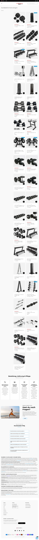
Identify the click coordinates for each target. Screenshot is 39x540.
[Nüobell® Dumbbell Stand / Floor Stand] (32, 124)
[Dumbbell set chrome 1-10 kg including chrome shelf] (32, 71)
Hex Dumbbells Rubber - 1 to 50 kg (19, 25)
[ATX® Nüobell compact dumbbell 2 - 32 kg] (32, 107)
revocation (4, 511)
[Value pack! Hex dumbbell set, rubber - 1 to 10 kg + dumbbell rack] (32, 17)
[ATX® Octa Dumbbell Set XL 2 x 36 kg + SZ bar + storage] (32, 142)
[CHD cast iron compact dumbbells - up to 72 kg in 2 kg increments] (32, 161)
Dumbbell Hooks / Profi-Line (31, 330)
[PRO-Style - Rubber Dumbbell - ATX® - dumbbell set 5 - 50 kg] (19, 233)
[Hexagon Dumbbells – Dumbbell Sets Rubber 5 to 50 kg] (32, 35)
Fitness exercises (27, 504)
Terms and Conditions (4, 514)
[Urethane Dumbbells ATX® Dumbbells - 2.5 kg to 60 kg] (32, 215)
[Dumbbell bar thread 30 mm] (19, 304)
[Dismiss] (37, 534)
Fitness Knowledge (27, 505)
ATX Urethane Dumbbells (9, 464)
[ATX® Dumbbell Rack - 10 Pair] (32, 269)
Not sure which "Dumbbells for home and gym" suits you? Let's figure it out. (31, 535)
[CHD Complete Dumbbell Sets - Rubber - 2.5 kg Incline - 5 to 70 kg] (32, 197)
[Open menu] (1, 3)
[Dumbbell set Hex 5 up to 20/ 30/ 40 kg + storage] (19, 53)
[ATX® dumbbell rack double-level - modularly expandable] (19, 251)
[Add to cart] (24, 22)
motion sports (18, 536)
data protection (5, 512)
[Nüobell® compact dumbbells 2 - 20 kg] (19, 124)
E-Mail (25, 418)
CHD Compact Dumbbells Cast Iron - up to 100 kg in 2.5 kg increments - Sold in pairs (19, 170)
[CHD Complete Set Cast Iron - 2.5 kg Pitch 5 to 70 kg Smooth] (19, 215)
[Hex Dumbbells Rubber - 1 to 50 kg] (19, 17)
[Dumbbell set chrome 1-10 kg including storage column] (19, 89)
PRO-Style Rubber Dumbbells (29, 463)
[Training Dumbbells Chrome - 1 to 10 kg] (19, 71)
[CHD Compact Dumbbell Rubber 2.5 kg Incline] (32, 179)
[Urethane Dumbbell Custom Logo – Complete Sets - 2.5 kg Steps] (32, 340)
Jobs (4, 506)
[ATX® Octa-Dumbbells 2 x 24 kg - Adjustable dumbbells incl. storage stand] (19, 142)
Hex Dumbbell (19, 460)
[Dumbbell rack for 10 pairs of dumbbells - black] (32, 89)
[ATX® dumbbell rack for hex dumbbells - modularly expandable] (32, 53)
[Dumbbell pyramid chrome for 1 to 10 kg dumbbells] (19, 269)
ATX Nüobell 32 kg (8, 494)
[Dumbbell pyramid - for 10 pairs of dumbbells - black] (19, 286)
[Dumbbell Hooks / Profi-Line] (32, 322)
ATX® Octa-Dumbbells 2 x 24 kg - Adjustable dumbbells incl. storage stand (19, 151)
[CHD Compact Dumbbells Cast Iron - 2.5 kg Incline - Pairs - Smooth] (19, 179)
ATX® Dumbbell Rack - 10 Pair (31, 276)
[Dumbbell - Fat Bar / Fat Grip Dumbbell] (32, 304)
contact (4, 505)
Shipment (4, 510)
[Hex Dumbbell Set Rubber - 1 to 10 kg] (19, 35)
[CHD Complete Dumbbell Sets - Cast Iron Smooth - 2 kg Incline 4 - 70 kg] (19, 197)
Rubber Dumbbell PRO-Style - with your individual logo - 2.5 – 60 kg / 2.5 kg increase (19, 349)
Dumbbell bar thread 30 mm (18, 312)
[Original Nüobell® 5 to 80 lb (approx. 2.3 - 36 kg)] (19, 107)
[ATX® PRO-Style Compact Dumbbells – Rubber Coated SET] (32, 286)
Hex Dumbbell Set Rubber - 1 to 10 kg (19, 43)
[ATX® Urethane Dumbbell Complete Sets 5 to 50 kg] (32, 251)
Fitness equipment (27, 507)
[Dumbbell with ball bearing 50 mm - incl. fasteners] (19, 322)
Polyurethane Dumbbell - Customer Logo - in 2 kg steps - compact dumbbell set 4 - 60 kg (19, 367)
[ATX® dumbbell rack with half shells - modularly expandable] (32, 233)
